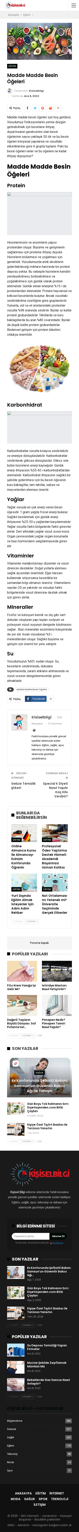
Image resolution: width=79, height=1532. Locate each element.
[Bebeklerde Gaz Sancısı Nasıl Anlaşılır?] (16, 1384)
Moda (10, 1462)
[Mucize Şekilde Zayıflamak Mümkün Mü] (16, 1367)
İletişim (40, 1505)
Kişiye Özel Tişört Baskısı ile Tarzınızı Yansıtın (47, 1126)
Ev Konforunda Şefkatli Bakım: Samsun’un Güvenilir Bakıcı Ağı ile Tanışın (40, 1085)
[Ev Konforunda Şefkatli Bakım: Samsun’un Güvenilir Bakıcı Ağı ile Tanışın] (39, 1076)
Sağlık (39, 1072)
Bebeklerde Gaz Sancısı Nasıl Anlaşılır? (48, 1382)
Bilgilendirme (14, 1420)
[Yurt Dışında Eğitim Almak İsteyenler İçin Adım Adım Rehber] (24, 883)
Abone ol (58, 1236)
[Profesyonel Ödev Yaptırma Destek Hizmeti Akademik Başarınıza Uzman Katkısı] (55, 833)
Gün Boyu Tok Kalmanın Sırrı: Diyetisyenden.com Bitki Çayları (48, 1107)
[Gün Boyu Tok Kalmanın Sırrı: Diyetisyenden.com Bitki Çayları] (16, 1108)
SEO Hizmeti (30, 1516)
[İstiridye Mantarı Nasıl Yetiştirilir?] (57, 971)
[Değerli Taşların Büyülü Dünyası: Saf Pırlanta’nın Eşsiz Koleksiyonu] (22, 1005)
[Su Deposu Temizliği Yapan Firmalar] (16, 1350)
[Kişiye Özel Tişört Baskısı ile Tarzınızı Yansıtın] (16, 1129)
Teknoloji (12, 1453)
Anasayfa (23, 1493)
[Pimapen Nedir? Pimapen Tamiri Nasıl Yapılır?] (57, 1005)
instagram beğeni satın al (52, 1525)
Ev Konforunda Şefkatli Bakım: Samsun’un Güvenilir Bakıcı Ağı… (49, 1271)
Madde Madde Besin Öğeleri (32, 689)
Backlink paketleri (47, 1519)
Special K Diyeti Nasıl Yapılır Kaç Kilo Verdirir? (55, 789)
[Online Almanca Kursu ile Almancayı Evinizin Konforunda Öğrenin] (24, 833)
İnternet (11, 1429)
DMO (11, 1525)
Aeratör (23, 1525)
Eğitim (12, 66)
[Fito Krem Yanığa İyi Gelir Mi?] (22, 971)
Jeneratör (49, 1516)
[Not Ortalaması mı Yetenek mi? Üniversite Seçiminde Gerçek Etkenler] (55, 883)
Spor (10, 1470)
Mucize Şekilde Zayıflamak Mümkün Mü (46, 1364)
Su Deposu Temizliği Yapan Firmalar (47, 1347)
